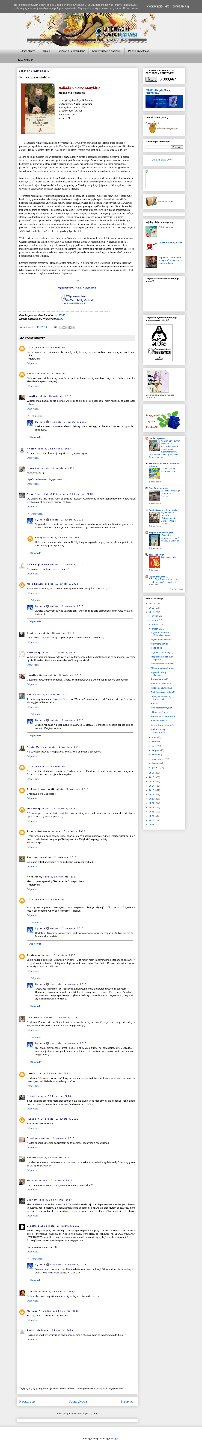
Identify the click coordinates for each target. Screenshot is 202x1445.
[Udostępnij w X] (67, 327)
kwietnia (156, 628)
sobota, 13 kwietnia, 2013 (57, 347)
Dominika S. (35, 1017)
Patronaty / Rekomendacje (71, 51)
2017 (152, 786)
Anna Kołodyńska (39, 831)
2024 (152, 816)
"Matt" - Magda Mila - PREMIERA (158, 92)
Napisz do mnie (165, 201)
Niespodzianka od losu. (162, 663)
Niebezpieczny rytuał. (161, 707)
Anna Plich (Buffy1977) (43, 494)
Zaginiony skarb (168, 557)
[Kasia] (32, 1096)
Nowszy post (27, 1401)
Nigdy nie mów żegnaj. (162, 652)
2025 (152, 820)
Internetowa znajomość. (163, 725)
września (156, 754)
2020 (152, 798)
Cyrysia (40, 422)
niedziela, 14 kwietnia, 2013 (68, 422)
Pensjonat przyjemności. (163, 716)
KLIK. (62, 315)
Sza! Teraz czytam (158, 488)
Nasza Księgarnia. (85, 287)
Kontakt (46, 51)
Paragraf (41, 537)
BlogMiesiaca (36, 1226)
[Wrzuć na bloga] (64, 327)
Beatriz (31, 1157)
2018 (152, 790)
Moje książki (35, 584)
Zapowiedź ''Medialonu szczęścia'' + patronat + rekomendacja (170, 260)
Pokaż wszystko (176, 589)
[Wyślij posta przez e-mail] (54, 327)
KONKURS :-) (158, 648)
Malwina (32, 1180)
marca (155, 624)
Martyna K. (34, 1311)
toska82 (32, 1291)
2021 (152, 803)
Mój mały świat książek (161, 532)
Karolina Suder (37, 675)
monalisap (34, 808)
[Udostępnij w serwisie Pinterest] (73, 327)
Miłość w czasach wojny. (163, 668)
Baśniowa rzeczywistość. (163, 692)
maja (154, 737)
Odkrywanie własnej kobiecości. (161, 697)
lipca (154, 746)
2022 (152, 807)
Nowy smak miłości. (161, 643)
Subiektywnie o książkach (163, 510)
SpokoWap (34, 652)
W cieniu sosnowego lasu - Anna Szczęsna (170, 493)
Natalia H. (33, 373)
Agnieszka (34, 955)
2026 (152, 824)
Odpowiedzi (37, 416)
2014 (152, 773)
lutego (155, 620)
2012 (152, 608)
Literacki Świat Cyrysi (162, 159)
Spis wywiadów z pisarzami (106, 51)
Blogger (114, 1438)
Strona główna (28, 51)
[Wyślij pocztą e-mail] (61, 327)
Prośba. (155, 703)
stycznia (156, 616)
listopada (156, 763)
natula (31, 1073)
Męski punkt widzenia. (162, 639)
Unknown (33, 347)
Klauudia (33, 468)
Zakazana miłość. (160, 679)
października (158, 759)
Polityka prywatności (138, 51)
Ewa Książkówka (38, 564)
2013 (152, 612)
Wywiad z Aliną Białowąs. (158, 673)
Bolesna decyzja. (159, 720)
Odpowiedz (33, 363)
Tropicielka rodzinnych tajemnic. (162, 658)
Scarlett (32, 1199)
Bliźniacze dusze (167, 227)
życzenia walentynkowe (170, 242)
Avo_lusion (34, 857)
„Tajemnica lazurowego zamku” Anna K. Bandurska (170, 538)
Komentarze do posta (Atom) (83, 1413)
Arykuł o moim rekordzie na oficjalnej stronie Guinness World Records (168, 518)
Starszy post (128, 1401)
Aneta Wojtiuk (36, 747)
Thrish (31, 1330)
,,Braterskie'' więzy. (160, 712)
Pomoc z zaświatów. (161, 683)
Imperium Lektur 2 (158, 576)
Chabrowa (33, 633)
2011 (151, 603)
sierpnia (156, 750)
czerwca (156, 741)
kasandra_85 (35, 1119)
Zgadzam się (180, 6)
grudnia (156, 767)
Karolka (32, 396)
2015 (152, 777)
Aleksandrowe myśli (40, 789)
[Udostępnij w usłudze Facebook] (70, 327)
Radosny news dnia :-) (162, 688)
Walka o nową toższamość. (158, 730)
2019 (152, 794)
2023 (152, 811)
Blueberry (33, 1138)
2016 (152, 781)
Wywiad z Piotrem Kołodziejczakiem (161, 633)
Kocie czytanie (157, 438)
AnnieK (32, 448)
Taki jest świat (156, 554)
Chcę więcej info (158, 6)
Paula (30, 694)
